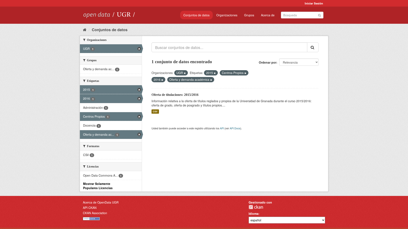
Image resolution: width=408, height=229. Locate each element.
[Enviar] (319, 15)
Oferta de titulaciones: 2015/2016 (175, 94)
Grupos (249, 15)
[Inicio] (84, 29)
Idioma (253, 213)
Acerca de (268, 15)
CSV (155, 111)
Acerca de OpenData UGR (101, 202)
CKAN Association (95, 213)
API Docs (235, 128)
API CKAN (89, 207)
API (222, 128)
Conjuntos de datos (196, 15)
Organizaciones (226, 15)
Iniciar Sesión (314, 3)
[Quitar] (185, 73)
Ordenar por (267, 62)
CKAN (256, 207)
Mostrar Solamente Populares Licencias (98, 186)
